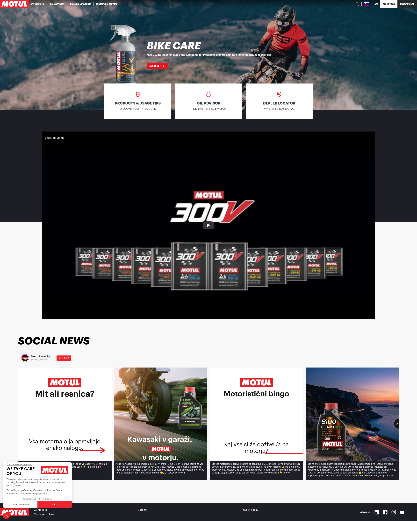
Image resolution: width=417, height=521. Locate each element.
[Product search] (357, 4)
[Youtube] (402, 512)
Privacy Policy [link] (250, 510)
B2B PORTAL (407, 4)
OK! (54, 504)
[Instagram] (393, 512)
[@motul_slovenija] (25, 358)
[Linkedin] (376, 512)
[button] (7, 515)
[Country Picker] (367, 4)
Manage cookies (44, 514)
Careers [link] (142, 510)
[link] (208, 55)
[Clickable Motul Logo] (14, 4)
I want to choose (20, 504)
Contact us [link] (41, 510)
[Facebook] (385, 512)
